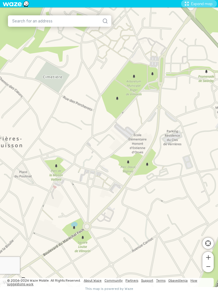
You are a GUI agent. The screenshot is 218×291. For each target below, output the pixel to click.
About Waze (93, 280)
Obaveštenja (178, 280)
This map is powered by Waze (109, 289)
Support (147, 280)
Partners (131, 280)
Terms (160, 280)
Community (113, 280)
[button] (208, 257)
